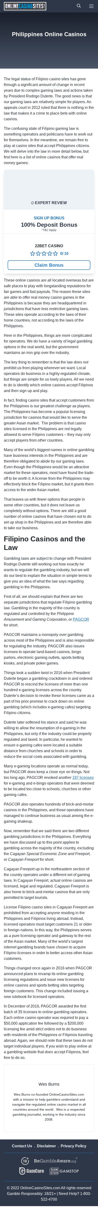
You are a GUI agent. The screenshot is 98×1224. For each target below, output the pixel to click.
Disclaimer (46, 1146)
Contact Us (22, 1146)
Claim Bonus (49, 265)
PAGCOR (81, 619)
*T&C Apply (49, 230)
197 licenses (83, 778)
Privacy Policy (73, 1146)
